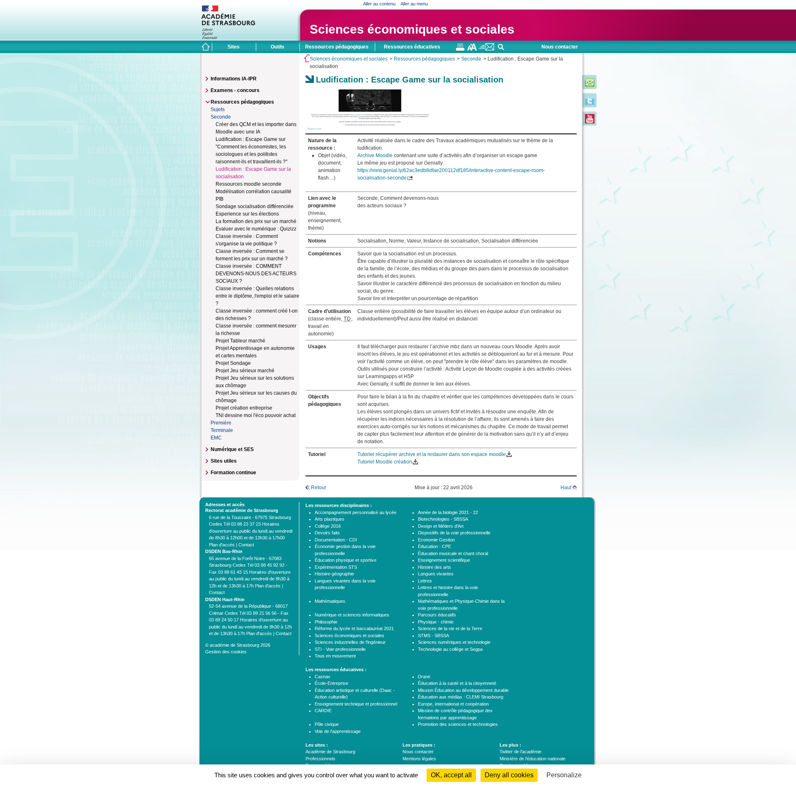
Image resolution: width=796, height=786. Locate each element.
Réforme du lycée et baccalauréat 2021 (354, 628)
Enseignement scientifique (444, 560)
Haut (566, 487)
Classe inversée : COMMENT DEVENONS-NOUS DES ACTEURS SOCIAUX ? (256, 273)
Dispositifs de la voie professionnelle (454, 532)
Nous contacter (559, 47)
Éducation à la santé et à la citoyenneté (457, 683)
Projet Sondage (233, 363)
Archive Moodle (375, 155)
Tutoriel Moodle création (384, 462)
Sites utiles (224, 461)
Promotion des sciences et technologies (458, 724)
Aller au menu (414, 3)
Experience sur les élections (247, 214)
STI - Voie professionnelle (340, 649)
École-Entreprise (331, 683)
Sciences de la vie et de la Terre (450, 628)
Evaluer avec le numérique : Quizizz (256, 229)
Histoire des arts (434, 567)
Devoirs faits (327, 532)
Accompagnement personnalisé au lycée (355, 512)
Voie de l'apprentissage (338, 731)
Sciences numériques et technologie (454, 642)
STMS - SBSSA (433, 635)
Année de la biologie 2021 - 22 (448, 512)
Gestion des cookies (226, 651)
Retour (318, 487)
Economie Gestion (436, 539)
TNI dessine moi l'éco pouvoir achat (256, 415)
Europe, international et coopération (453, 703)
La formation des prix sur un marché (256, 221)
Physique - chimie (436, 621)
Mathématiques (330, 601)
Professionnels (320, 758)
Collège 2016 (328, 526)
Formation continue (233, 472)
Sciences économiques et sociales (412, 29)
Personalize (564, 775)
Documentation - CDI (336, 539)
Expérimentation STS (336, 567)
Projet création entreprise (244, 408)
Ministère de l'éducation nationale (532, 758)
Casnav (322, 676)
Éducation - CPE (434, 546)
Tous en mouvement (335, 655)
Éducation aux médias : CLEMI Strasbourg (460, 696)
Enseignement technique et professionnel (356, 703)
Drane (424, 676)
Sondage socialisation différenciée (255, 206)
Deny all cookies (509, 775)
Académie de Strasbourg (330, 751)
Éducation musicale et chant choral (453, 553)
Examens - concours (235, 90)
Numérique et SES (232, 449)
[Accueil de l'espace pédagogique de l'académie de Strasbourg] (205, 47)
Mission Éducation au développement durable (463, 690)
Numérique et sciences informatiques (352, 614)
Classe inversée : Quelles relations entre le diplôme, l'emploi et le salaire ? (257, 296)
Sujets (218, 109)
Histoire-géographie (334, 573)
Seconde (471, 59)
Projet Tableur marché (240, 341)
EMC (216, 438)
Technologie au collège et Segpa (450, 649)
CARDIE (323, 710)
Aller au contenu (379, 3)
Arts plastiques (330, 519)
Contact (246, 544)
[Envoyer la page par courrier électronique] (486, 49)
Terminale (222, 430)
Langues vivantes (436, 573)
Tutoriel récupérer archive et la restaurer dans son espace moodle (431, 454)
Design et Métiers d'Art (441, 526)
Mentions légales (419, 758)
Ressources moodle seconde (249, 184)
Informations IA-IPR (234, 79)
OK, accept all (451, 775)
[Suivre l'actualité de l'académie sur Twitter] (590, 104)
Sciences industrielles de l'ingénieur (350, 642)
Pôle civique (327, 724)
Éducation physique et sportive (345, 560)
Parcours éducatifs (437, 614)
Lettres (425, 580)
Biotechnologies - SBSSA (443, 519)
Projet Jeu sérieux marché (245, 371)
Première (221, 423)
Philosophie (326, 621)
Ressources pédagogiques (424, 59)
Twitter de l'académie (520, 751)
